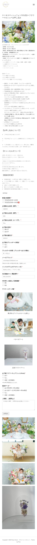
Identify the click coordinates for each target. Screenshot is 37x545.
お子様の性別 (6, 227)
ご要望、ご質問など (8, 398)
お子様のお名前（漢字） (10, 213)
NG (6, 285)
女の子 (7, 231)
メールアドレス (7, 257)
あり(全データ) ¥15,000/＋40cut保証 (16, 390)
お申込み (6, 413)
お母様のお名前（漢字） (10, 206)
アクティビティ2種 (8, 289)
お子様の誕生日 (7, 235)
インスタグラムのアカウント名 (12, 266)
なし (6, 244)
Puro (19, 542)
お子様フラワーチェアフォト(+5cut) (13, 373)
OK (6, 283)
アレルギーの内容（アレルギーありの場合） (16, 250)
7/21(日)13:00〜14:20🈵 (12, 202)
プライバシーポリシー (24, 540)
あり (6, 247)
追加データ (6, 386)
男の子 (7, 229)
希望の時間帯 (6, 198)
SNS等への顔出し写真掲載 (11, 281)
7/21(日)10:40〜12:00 (11, 200)
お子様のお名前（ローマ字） (11, 220)
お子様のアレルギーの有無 (11, 242)
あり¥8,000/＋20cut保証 (12, 388)
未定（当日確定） (10, 380)
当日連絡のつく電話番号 (10, 274)
